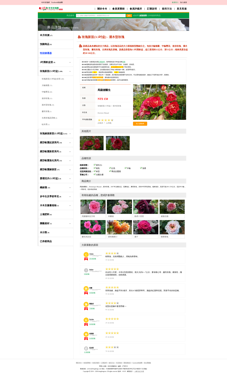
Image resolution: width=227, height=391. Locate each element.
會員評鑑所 (136, 8)
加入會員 (183, 2)
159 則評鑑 (92, 258)
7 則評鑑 (92, 308)
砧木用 (46, 124)
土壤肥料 (46, 214)
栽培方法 (167, 8)
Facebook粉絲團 (57, 2)
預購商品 (46, 44)
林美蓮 (91, 333)
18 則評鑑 (92, 293)
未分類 (44, 232)
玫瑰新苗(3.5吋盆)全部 (53, 79)
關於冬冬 (102, 8)
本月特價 (46, 35)
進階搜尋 (143, 15)
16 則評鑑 (92, 338)
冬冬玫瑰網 (45, 2)
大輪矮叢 (47, 85)
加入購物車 (140, 124)
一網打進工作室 (139, 371)
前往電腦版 (147, 363)
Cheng (91, 254)
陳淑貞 (91, 303)
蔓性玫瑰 (46, 111)
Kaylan (91, 319)
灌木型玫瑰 (48, 105)
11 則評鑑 (87, 352)
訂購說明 (152, 8)
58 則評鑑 (92, 324)
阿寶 (90, 288)
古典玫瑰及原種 (49, 118)
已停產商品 (46, 241)
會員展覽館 (118, 8)
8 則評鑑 (86, 274)
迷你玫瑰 (47, 98)
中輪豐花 (47, 92)
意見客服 (182, 8)
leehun (91, 269)
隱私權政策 (127, 363)
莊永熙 (91, 348)
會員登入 (175, 2)
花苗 (123, 62)
